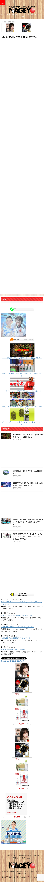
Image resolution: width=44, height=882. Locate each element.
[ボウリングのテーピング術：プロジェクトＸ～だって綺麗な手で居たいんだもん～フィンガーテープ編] (22, 420)
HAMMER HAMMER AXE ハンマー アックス (17, 627)
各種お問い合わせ (25, 858)
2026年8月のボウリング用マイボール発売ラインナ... (22, 358)
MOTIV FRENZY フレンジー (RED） (14, 649)
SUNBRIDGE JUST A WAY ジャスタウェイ (17, 615)
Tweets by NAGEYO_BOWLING (12, 661)
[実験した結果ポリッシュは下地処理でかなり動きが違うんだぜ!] (22, 371)
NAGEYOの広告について (24, 856)
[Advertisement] (22, 147)
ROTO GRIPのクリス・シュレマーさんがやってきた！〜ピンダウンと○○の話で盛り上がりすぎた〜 (28, 536)
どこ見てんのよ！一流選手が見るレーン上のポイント (22, 391)
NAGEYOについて (10, 856)
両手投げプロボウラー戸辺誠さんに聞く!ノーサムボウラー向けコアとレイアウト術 (28, 521)
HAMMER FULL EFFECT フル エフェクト (16, 638)
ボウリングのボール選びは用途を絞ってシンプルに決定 (22, 407)
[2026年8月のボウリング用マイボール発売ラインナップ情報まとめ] (22, 356)
